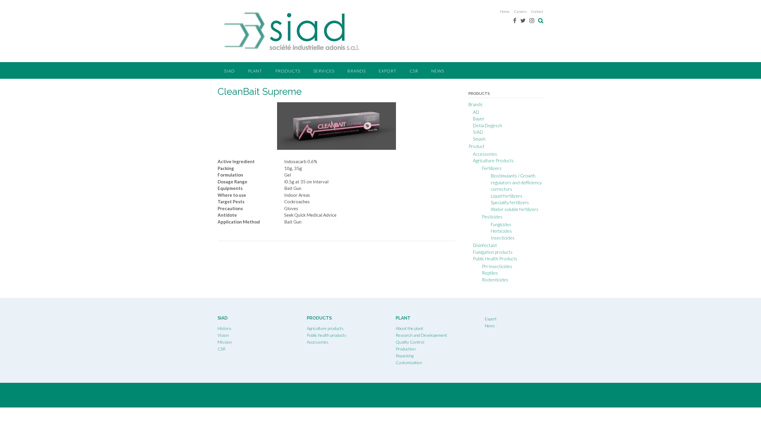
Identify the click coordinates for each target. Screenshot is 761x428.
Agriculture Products (493, 160)
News (437, 70)
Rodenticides (495, 279)
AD (476, 112)
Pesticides (492, 216)
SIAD (229, 70)
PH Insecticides (497, 266)
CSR (414, 70)
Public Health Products (495, 258)
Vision (223, 335)
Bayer (479, 118)
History (224, 328)
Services (323, 70)
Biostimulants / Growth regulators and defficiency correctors (516, 182)
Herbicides (501, 231)
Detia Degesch (487, 125)
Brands (357, 70)
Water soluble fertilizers (514, 209)
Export (388, 70)
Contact (537, 11)
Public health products (326, 335)
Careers (520, 11)
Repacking (404, 355)
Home (505, 11)
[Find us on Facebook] (514, 20)
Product (476, 146)
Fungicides (501, 224)
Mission (225, 341)
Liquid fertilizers (506, 196)
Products (287, 70)
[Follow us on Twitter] (523, 20)
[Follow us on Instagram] (531, 20)
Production (406, 348)
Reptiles (490, 273)
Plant (255, 70)
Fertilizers (491, 168)
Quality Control (410, 341)
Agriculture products (325, 328)
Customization (409, 362)
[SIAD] (292, 31)
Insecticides (503, 237)
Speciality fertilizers (510, 202)
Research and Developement (421, 335)
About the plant (409, 328)
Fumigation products (492, 252)
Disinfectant (485, 245)
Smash (479, 138)
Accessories (485, 154)
